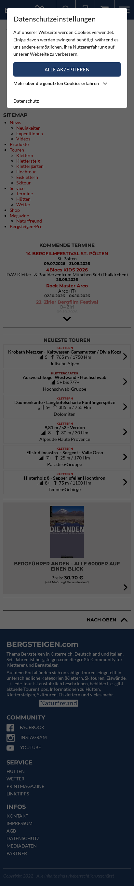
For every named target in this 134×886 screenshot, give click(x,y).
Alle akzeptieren (67, 69)
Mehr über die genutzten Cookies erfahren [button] (56, 83)
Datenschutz (26, 101)
